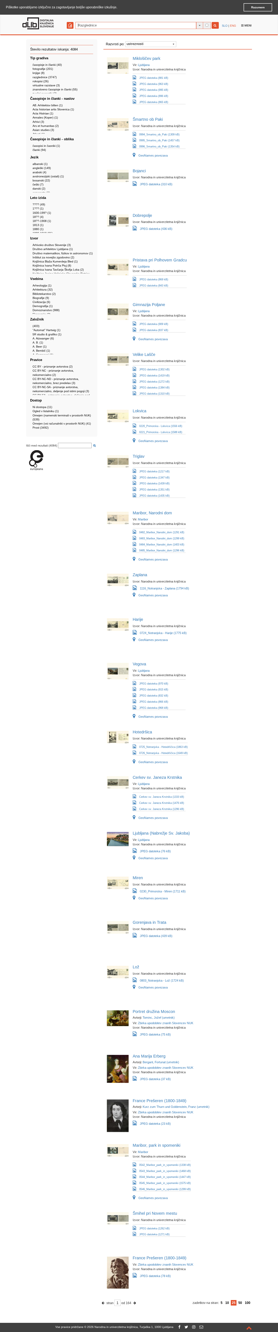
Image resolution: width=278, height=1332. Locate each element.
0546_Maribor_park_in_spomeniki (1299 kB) (165, 1189)
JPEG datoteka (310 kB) (156, 184)
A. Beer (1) (40, 346)
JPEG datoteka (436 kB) (156, 228)
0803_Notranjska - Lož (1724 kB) (162, 980)
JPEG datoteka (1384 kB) (154, 387)
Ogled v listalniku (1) (46, 411)
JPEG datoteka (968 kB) (153, 707)
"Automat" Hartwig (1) (46, 330)
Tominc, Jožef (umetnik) (159, 1017)
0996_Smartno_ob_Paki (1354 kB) (159, 146)
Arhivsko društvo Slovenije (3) (52, 245)
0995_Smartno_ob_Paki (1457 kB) (159, 140)
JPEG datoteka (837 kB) (153, 330)
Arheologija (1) (42, 285)
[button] (118, 7)
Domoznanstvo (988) (46, 310)
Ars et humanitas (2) (46, 125)
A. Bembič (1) (41, 350)
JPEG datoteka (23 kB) (155, 1123)
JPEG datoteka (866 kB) (153, 701)
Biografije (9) (41, 298)
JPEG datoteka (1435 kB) (154, 495)
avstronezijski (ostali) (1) (48, 176)
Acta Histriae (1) (43, 113)
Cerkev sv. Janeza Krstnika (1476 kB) (161, 802)
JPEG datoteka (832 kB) (153, 695)
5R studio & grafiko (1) (47, 334)
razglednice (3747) (45, 77)
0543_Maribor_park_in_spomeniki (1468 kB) (165, 1171)
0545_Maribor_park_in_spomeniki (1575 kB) (165, 1183)
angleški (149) (42, 168)
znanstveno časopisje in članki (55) (55, 89)
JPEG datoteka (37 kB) (155, 1079)
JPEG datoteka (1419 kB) (154, 375)
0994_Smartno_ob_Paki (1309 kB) (159, 134)
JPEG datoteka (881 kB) (153, 77)
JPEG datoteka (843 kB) (153, 285)
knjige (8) (39, 73)
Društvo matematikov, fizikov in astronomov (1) (63, 253)
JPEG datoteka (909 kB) (153, 324)
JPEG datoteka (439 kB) (156, 936)
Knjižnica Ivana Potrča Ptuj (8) (52, 265)
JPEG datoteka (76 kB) (155, 851)
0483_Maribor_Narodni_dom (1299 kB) (161, 538)
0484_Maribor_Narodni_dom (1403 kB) (161, 544)
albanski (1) (40, 164)
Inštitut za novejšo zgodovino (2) (53, 257)
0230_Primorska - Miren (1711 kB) (163, 891)
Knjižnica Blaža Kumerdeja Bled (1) (55, 261)
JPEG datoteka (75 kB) (155, 1034)
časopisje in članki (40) (47, 64)
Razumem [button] (258, 7)
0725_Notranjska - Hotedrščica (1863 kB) (163, 746)
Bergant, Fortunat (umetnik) (161, 1062)
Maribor (143, 519)
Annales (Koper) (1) (45, 117)
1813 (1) (38, 225)
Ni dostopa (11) (42, 407)
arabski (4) (39, 172)
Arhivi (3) (38, 121)
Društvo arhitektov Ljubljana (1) (53, 249)
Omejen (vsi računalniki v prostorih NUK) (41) (62, 423)
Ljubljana (144, 65)
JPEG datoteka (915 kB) (153, 689)
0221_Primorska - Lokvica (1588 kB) (160, 432)
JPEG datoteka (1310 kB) (154, 393)
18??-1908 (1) (42, 221)
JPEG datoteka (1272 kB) (154, 381)
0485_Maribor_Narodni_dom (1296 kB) (161, 550)
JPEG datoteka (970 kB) (153, 683)
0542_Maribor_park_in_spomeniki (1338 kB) (165, 1164)
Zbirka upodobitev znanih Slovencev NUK (165, 1023)
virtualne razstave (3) (46, 85)
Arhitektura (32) (43, 289)
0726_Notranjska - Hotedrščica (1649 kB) (163, 753)
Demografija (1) (43, 306)
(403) (36, 326)
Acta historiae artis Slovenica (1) (53, 109)
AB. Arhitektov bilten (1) (48, 105)
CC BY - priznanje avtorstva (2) (53, 366)
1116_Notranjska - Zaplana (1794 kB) (164, 588)
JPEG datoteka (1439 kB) (154, 483)
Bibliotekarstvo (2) (44, 293)
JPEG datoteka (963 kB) (153, 84)
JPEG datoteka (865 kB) (153, 102)
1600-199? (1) (42, 212)
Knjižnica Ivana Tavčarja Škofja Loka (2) (58, 269)
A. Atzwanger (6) (43, 338)
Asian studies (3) (43, 130)
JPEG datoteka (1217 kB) (154, 471)
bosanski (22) (41, 180)
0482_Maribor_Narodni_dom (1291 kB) (161, 532)
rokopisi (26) (41, 81)
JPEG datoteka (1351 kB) (154, 489)
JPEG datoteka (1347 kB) (154, 477)
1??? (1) (38, 208)
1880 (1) (38, 229)
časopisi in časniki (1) (46, 145)
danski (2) (39, 188)
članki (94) (39, 149)
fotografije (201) (43, 68)
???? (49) (39, 204)
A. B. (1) (38, 342)
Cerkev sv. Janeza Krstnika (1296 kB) (161, 809)
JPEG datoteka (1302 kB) (154, 369)
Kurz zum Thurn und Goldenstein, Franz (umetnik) (176, 1106)
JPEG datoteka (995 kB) (153, 89)
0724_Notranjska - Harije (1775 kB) (163, 633)
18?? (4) (38, 216)
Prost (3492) (41, 427)
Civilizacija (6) (41, 302)
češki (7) (38, 184)
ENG (233, 25)
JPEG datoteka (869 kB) (153, 279)
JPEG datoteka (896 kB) (153, 96)
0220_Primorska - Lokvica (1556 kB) (160, 426)
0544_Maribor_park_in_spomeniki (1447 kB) (165, 1176)
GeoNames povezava (153, 155)
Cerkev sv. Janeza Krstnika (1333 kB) (161, 796)
